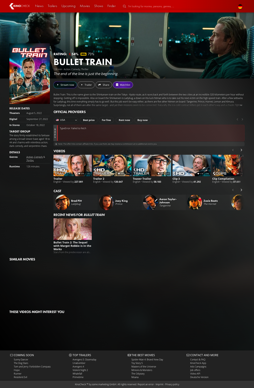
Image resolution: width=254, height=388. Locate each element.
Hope (17, 370)
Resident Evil (20, 377)
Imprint (159, 384)
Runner (17, 373)
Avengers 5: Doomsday (84, 359)
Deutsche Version (199, 377)
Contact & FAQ (197, 359)
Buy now (142, 120)
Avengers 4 (78, 366)
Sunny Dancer (21, 359)
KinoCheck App (198, 363)
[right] (242, 119)
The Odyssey (137, 373)
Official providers (70, 112)
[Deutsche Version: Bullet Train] (240, 6)
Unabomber (79, 363)
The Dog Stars (21, 363)
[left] (237, 119)
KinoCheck (80, 384)
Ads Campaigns (198, 366)
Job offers (195, 370)
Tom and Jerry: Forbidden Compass (32, 366)
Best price (89, 120)
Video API (195, 373)
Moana (134, 377)
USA (62, 120)
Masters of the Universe (143, 366)
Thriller (30, 160)
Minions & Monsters (141, 370)
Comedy (38, 157)
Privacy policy (172, 384)
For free (106, 120)
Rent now (124, 120)
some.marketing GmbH (104, 384)
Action (29, 157)
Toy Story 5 (137, 363)
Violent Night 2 (80, 370)
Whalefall (77, 373)
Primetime (78, 377)
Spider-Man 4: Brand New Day (147, 359)
